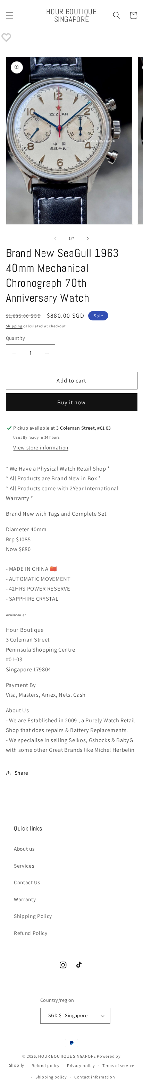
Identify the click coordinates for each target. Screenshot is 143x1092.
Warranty (25, 899)
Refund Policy (31, 932)
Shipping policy (51, 1077)
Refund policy (45, 1065)
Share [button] (21, 772)
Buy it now (71, 402)
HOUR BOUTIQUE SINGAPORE (67, 1056)
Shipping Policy (33, 915)
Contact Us (27, 882)
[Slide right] (87, 238)
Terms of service (118, 1065)
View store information (40, 447)
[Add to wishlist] (6, 37)
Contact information (94, 1077)
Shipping (14, 326)
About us (24, 848)
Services (24, 865)
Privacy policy (81, 1065)
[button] (9, 15)
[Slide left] (55, 238)
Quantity (15, 338)
